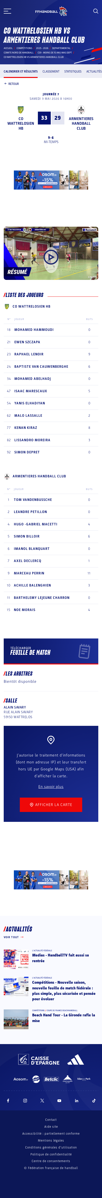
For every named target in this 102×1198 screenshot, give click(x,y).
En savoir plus (51, 786)
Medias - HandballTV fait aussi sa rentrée (60, 958)
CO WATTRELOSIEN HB (20, 123)
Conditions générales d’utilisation (51, 1147)
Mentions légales (51, 1141)
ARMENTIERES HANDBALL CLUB (81, 123)
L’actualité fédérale (42, 951)
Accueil (8, 48)
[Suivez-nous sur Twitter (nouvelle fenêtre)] (42, 1100)
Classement (51, 71)
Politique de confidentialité (51, 1154)
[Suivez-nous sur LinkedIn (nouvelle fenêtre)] (77, 1100)
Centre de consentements (51, 1161)
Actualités (94, 71)
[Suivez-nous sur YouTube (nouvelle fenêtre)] (59, 1100)
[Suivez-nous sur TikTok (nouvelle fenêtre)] (94, 1100)
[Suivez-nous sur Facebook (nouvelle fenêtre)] (8, 1100)
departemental (61, 48)
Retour (13, 84)
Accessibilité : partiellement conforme (51, 1134)
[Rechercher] (95, 11)
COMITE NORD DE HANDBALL (19, 52)
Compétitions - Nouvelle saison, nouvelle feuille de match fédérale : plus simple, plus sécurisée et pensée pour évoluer (64, 991)
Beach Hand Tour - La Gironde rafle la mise (63, 1018)
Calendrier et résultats (21, 71)
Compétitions (24, 48)
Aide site (51, 1127)
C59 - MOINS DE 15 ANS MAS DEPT (55, 52)
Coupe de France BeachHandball (62, 1010)
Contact (51, 1120)
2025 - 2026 (42, 48)
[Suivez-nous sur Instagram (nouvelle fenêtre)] (25, 1100)
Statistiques (72, 71)
